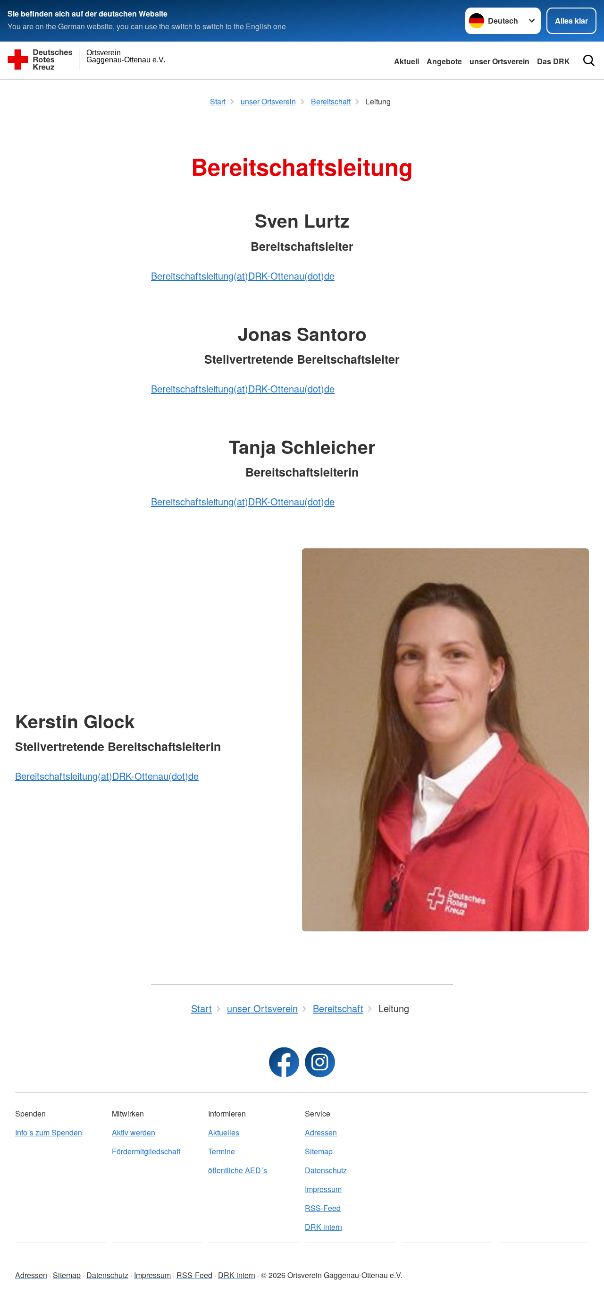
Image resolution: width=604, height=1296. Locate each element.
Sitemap (319, 1151)
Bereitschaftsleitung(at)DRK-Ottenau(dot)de (243, 275)
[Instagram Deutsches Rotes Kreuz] (320, 1062)
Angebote (444, 61)
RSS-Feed (323, 1207)
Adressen (321, 1132)
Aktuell (406, 61)
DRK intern (323, 1226)
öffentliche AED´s (237, 1170)
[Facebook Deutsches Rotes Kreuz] (284, 1062)
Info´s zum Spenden (48, 1132)
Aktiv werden (133, 1132)
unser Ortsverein (499, 61)
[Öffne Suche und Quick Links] (588, 60)
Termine (221, 1151)
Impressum (323, 1189)
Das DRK (553, 61)
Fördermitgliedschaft (146, 1151)
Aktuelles (223, 1132)
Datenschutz (326, 1170)
